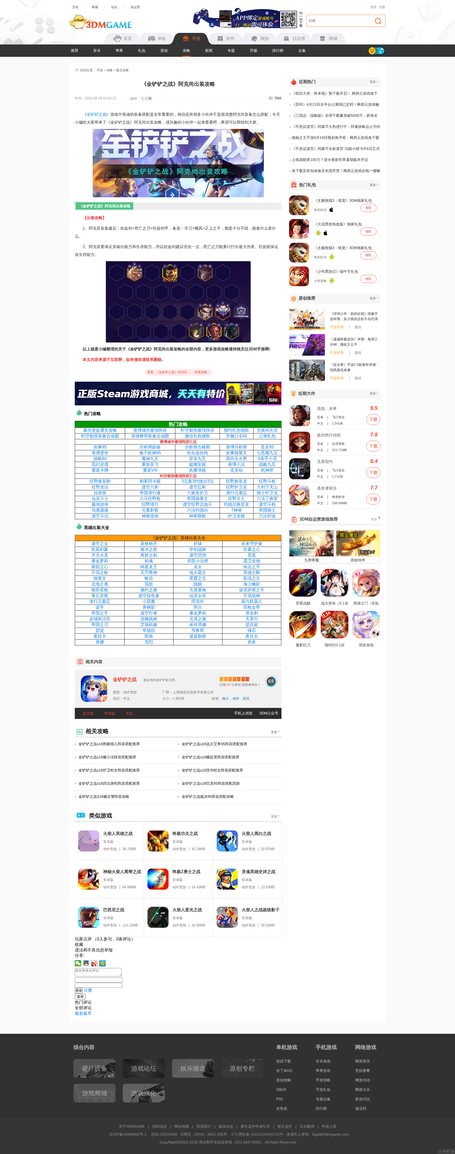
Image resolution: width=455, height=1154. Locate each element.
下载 (373, 419)
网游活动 (362, 1080)
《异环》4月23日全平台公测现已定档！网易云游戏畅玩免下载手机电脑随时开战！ (335, 106)
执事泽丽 (197, 470)
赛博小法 (236, 464)
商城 (95, 7)
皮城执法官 (99, 619)
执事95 (100, 447)
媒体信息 (226, 1126)
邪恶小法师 (197, 561)
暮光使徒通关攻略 (100, 430)
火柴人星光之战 (187, 910)
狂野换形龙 (236, 481)
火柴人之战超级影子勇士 (261, 910)
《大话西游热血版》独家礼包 (338, 224)
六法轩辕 (267, 516)
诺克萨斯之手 (251, 590)
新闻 (208, 50)
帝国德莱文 (197, 498)
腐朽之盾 (148, 590)
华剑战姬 (197, 549)
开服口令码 (236, 436)
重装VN (150, 470)
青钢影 (148, 607)
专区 (129, 713)
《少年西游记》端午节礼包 (336, 271)
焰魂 (149, 561)
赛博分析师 (236, 447)
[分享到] (102, 963)
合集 (302, 50)
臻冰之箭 (148, 549)
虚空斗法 (100, 516)
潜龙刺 (251, 613)
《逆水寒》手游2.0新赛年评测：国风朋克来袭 (354, 367)
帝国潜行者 (150, 493)
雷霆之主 (197, 578)
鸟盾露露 (100, 510)
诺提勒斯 (197, 636)
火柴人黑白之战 (256, 833)
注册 (382, 7)
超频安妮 (197, 464)
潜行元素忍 (236, 493)
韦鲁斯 (197, 630)
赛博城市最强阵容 (150, 430)
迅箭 (149, 584)
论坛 (114, 7)
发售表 (281, 1108)
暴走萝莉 (99, 561)
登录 (373, 7)
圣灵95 (267, 447)
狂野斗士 (236, 498)
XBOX (281, 1089)
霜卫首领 (251, 561)
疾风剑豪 (99, 549)
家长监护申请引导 (255, 1126)
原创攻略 (283, 1080)
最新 (79, 1013)
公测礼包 (267, 436)
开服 (253, 50)
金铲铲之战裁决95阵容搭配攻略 (208, 796)
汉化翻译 (307, 1126)
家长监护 (285, 1126)
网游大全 (362, 1089)
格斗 (225, 699)
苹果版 (109, 713)
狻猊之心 (99, 567)
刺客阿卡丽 (150, 481)
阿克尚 (197, 601)
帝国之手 (99, 613)
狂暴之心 (251, 549)
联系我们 (203, 1126)
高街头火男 (236, 458)
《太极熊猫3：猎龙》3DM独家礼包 (343, 200)
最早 (87, 1013)
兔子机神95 (150, 453)
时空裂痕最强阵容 (197, 430)
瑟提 (100, 630)
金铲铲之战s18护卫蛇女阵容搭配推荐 (109, 770)
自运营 (135, 7)
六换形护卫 (197, 493)
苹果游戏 (323, 1071)
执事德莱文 (236, 453)
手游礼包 (323, 1089)
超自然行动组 (329, 435)
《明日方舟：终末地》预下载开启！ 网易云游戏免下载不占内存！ (335, 95)
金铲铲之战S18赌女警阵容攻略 (103, 796)
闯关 (246, 699)
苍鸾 (252, 555)
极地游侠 (100, 504)
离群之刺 (148, 555)
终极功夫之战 (185, 833)
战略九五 (267, 464)
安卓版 (88, 713)
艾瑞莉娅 (148, 624)
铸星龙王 (148, 567)
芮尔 (198, 607)
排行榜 (277, 50)
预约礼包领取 (236, 430)
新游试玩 (362, 1099)
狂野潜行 (150, 504)
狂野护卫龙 (236, 487)
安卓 (97, 50)
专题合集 (323, 1099)
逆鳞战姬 (148, 619)
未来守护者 (251, 543)
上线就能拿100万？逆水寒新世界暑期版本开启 (330, 160)
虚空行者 (148, 613)
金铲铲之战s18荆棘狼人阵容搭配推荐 (109, 744)
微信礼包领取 (197, 436)
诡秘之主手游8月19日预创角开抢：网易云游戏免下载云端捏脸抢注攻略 (335, 139)
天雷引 (251, 619)
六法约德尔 (197, 510)
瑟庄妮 (251, 624)
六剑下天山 (267, 487)
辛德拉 (148, 630)
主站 (75, 7)
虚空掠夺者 (148, 595)
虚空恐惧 (197, 555)
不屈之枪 (99, 572)
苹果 (119, 50)
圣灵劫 (236, 470)
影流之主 (251, 578)
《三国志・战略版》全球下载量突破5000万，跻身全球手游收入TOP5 (335, 117)
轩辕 (198, 543)
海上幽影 (251, 584)
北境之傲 (197, 619)
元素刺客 (150, 510)
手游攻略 (323, 1080)
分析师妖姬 (150, 447)
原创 (164, 50)
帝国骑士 (267, 510)
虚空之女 (99, 543)
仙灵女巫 (197, 595)
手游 (100, 70)
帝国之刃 (99, 624)
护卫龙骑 (236, 516)
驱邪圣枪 (99, 590)
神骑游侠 (150, 516)
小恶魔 (148, 601)
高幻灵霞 (100, 464)
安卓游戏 (323, 1061)
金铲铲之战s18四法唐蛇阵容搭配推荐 (109, 783)
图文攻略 (122, 70)
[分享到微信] (78, 963)
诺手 (100, 607)
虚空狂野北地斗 (197, 504)
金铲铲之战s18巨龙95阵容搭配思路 (211, 783)
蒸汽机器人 (251, 601)
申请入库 (329, 1126)
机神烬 (267, 470)
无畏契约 (325, 461)
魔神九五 (150, 458)
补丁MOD (284, 1071)
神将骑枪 (197, 516)
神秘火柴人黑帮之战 (122, 871)
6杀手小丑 (267, 458)
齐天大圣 (99, 555)
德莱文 (99, 578)
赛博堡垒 (100, 453)
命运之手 (251, 567)
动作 (236, 699)
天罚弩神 (148, 572)
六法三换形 (267, 498)
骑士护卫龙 (267, 493)
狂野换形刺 (100, 481)
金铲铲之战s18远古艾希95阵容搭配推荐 (214, 744)
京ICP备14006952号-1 (128, 1134)
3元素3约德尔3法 (197, 481)
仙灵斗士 (100, 498)
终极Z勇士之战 (186, 871)
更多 (252, 642)
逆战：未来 (327, 408)
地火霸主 (197, 572)
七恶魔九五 (267, 453)
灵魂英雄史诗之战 (258, 871)
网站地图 (181, 1126)
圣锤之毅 (251, 572)
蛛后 (149, 578)
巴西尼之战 (113, 910)
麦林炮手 (148, 543)
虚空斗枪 (267, 504)
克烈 (149, 642)
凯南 (149, 636)
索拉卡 (99, 636)
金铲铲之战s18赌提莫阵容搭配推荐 (210, 757)
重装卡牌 (100, 470)
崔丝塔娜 (197, 624)
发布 (80, 997)
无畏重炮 (197, 590)
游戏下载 (283, 1061)
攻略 (186, 50)
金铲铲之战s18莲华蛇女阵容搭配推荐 (212, 770)
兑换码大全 (267, 430)
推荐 (74, 50)
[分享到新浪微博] (94, 963)
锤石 (252, 630)
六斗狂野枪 (150, 498)
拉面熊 (100, 493)
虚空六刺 (150, 487)
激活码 (360, 1108)
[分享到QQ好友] (86, 963)
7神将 (236, 510)
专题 (231, 50)
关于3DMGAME (132, 1126)
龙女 (198, 567)
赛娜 (100, 642)
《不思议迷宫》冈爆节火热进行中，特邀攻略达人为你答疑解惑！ (336, 128)
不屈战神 (251, 595)
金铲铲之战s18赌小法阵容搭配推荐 (107, 757)
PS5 (279, 1099)
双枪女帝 (251, 607)
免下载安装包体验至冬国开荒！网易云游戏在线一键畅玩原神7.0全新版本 (336, 172)
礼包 (141, 50)
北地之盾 (99, 584)
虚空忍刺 (197, 487)
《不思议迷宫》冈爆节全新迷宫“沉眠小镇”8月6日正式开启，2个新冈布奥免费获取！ (336, 150)
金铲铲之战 (96, 114)
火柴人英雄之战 (118, 833)
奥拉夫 (251, 636)
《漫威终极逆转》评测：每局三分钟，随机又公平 (354, 341)
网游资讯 (362, 1061)
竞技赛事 (362, 1071)
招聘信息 (159, 1126)
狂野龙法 (100, 487)
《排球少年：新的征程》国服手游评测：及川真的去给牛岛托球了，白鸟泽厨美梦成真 (354, 317)
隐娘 (198, 584)
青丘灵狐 (99, 595)
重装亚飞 (150, 464)
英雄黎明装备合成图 (150, 436)
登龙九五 (197, 458)
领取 (368, 208)
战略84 (100, 458)
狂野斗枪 (267, 481)
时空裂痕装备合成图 (100, 436)
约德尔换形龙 (236, 504)
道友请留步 (327, 488)
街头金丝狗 (197, 453)
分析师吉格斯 (197, 447)
